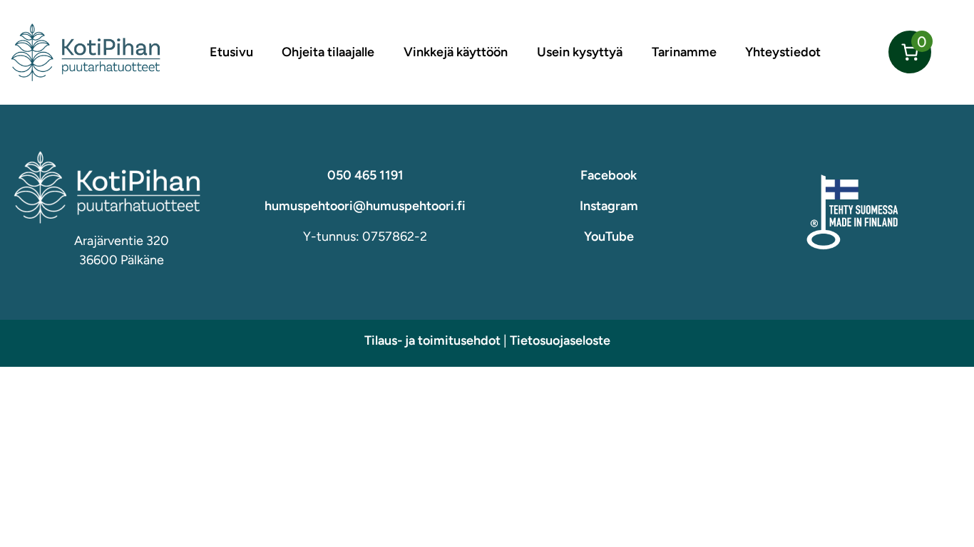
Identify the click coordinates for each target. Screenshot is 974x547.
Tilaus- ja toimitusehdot (432, 340)
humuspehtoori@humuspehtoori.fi (365, 206)
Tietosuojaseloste (560, 340)
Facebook (608, 175)
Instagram (609, 206)
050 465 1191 (365, 175)
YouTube (609, 236)
